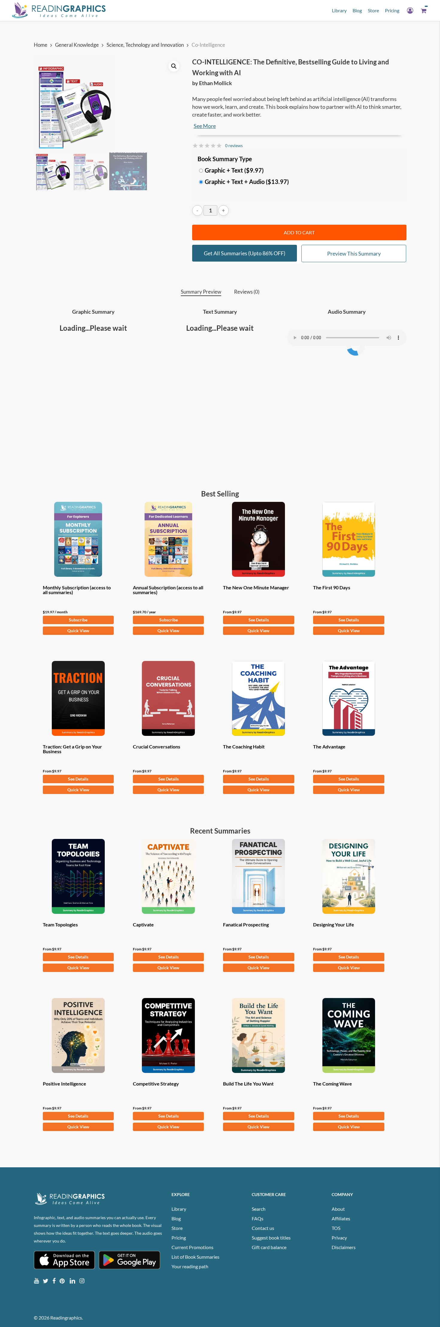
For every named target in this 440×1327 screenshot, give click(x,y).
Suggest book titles (271, 1237)
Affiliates (341, 1218)
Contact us (263, 1228)
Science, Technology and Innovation (145, 45)
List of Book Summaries (195, 1257)
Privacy (339, 1237)
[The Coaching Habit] (259, 698)
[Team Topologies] (78, 876)
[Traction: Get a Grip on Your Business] (78, 698)
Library (179, 1209)
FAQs (257, 1218)
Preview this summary (354, 253)
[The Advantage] (349, 698)
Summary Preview (201, 292)
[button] (174, 66)
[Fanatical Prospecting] (259, 876)
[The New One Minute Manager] (259, 539)
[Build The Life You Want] (259, 1035)
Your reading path (190, 1266)
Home (40, 45)
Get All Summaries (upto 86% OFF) (244, 253)
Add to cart (299, 232)
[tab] (201, 292)
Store (177, 1228)
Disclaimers (344, 1247)
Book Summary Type (225, 158)
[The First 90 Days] (349, 539)
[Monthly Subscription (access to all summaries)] (78, 539)
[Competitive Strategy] (168, 1035)
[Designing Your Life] (349, 876)
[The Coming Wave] (349, 1035)
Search (258, 1209)
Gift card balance (269, 1247)
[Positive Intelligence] (78, 1035)
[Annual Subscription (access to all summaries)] (168, 539)
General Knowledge (77, 45)
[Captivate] (168, 876)
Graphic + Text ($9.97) (234, 170)
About (338, 1209)
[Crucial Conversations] (168, 698)
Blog (176, 1218)
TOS (336, 1228)
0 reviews (234, 145)
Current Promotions (192, 1247)
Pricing (179, 1237)
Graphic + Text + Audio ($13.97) (247, 181)
